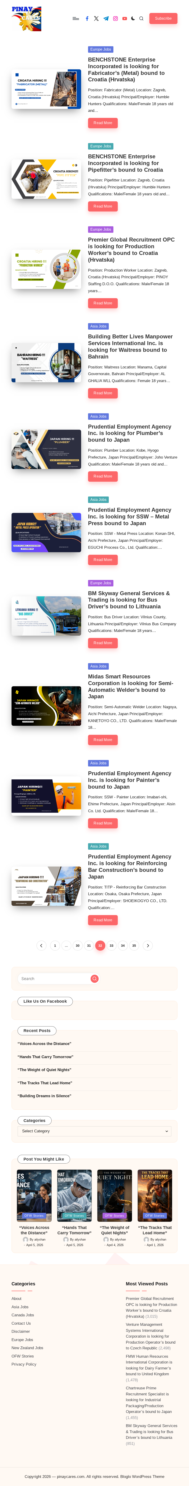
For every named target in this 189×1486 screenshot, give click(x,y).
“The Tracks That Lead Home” (45, 1083)
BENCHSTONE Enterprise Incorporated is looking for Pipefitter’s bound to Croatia (125, 163)
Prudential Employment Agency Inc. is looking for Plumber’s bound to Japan (129, 433)
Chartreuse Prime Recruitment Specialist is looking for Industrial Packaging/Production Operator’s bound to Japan (149, 1400)
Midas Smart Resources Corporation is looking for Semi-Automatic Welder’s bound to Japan (130, 686)
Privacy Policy (24, 1364)
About (16, 1298)
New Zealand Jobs (27, 1348)
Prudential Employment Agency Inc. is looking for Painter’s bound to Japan (129, 780)
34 (123, 945)
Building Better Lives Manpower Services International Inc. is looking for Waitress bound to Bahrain (130, 346)
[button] (163, 18)
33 (111, 945)
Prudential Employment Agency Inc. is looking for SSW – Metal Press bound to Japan (129, 516)
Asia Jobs (98, 326)
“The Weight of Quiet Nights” (44, 1070)
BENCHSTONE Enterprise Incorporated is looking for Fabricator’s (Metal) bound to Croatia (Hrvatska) (126, 69)
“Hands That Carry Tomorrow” (46, 1057)
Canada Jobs (23, 1315)
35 (134, 945)
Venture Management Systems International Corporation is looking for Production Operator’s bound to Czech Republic (150, 1336)
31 (89, 945)
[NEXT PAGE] (148, 946)
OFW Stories (34, 1215)
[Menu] (75, 18)
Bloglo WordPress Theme (142, 1476)
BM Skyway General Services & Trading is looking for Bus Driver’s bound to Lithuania (129, 600)
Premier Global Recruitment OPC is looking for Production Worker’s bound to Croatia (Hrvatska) (131, 249)
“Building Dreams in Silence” (44, 1096)
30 (78, 945)
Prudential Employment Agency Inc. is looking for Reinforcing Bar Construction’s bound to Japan (129, 866)
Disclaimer (21, 1331)
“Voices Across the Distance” (44, 1044)
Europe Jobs (100, 49)
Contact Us (21, 1323)
